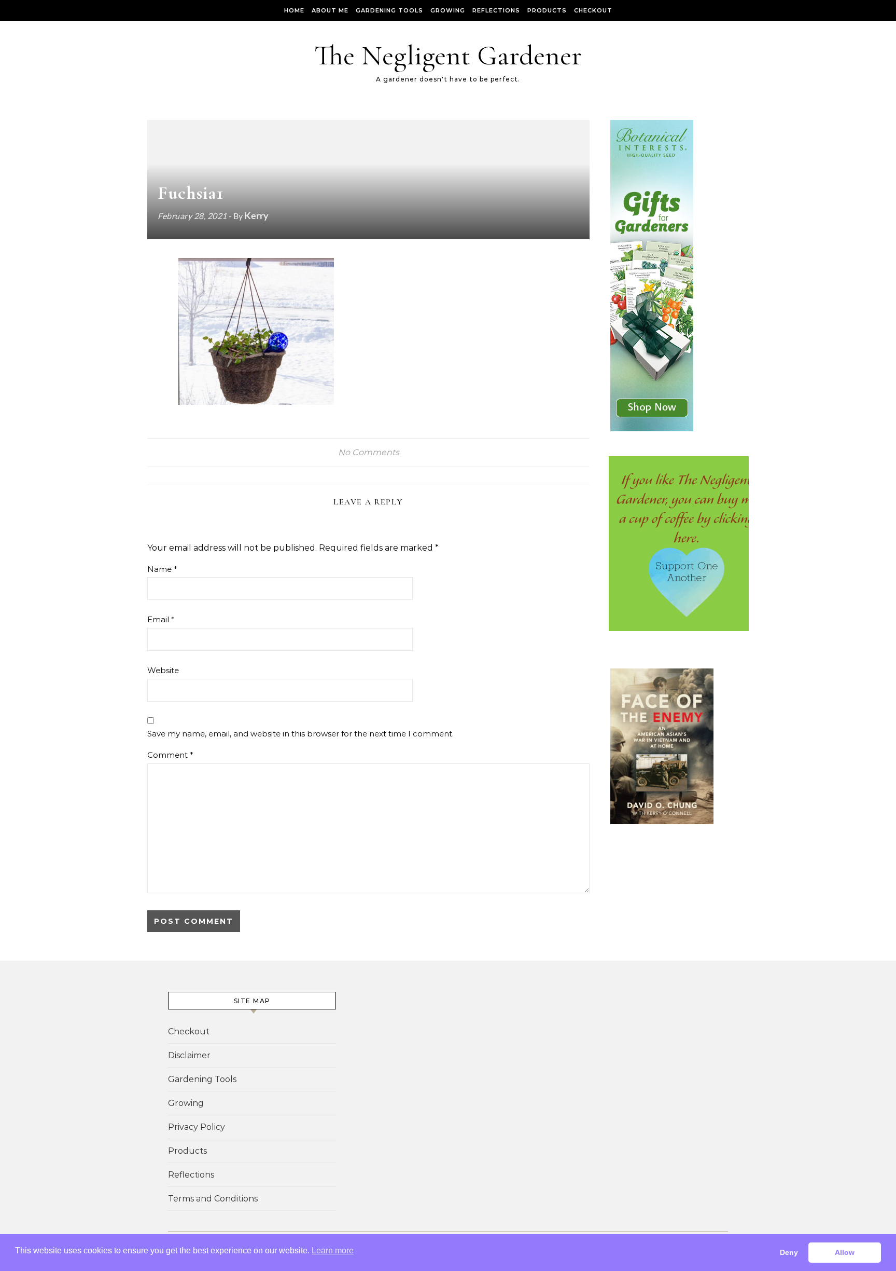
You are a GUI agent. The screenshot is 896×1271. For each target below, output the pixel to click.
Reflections (496, 10)
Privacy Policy (196, 1127)
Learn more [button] (333, 1250)
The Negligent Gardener (448, 55)
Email (161, 619)
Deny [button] (789, 1252)
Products (547, 10)
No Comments (368, 452)
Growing (447, 10)
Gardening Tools (389, 10)
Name (162, 569)
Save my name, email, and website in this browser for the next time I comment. (300, 734)
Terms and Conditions (213, 1199)
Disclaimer (189, 1055)
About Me (330, 10)
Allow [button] (845, 1252)
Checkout (593, 10)
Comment (170, 755)
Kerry (256, 215)
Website (163, 670)
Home (294, 10)
